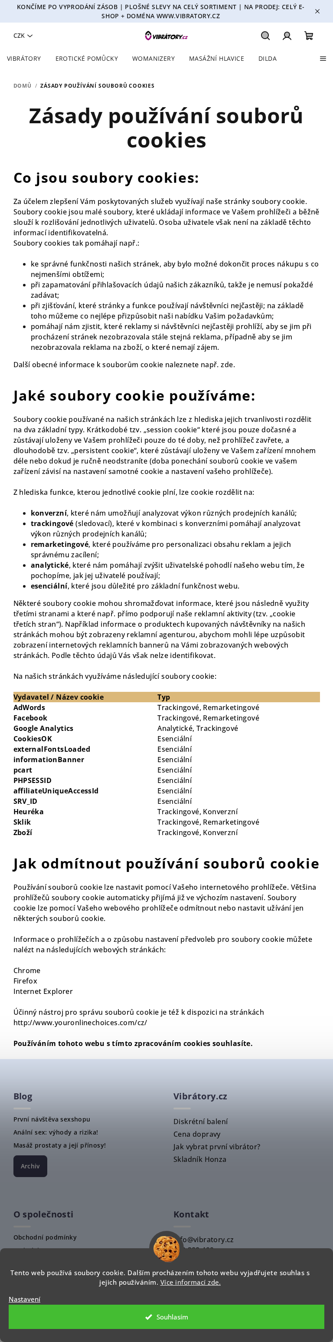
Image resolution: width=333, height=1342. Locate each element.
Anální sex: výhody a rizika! (55, 1132)
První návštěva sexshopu (52, 1119)
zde (227, 364)
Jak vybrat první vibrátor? (216, 1146)
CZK (19, 35)
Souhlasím (172, 1316)
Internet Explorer (43, 991)
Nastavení (24, 1299)
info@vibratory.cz (203, 1239)
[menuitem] (24, 59)
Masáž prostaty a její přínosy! (59, 1145)
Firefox (25, 981)
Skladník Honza (200, 1159)
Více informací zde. (190, 1282)
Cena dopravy (197, 1134)
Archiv (30, 1166)
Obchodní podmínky (45, 1237)
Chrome (27, 970)
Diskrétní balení (200, 1121)
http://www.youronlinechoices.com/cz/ (80, 1022)
